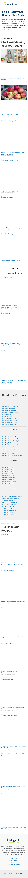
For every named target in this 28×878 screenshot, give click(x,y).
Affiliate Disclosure (14, 860)
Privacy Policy (14, 858)
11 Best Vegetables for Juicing (9, 191)
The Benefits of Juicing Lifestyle (10, 260)
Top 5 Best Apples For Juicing (9, 114)
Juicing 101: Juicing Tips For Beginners (12, 228)
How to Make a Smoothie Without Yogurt (13, 601)
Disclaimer (14, 862)
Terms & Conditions (14, 864)
